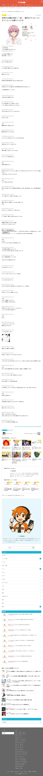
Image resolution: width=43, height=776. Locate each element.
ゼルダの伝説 (18, 751)
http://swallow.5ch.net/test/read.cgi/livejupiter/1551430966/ (28, 426)
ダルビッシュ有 (24, 751)
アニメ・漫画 (6, 7)
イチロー (17, 742)
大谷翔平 (25, 761)
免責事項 (30, 771)
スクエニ (17, 747)
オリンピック (23, 742)
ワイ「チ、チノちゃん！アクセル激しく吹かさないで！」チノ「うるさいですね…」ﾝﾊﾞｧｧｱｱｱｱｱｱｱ (23, 681)
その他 (3, 579)
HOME (2, 7)
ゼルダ (22, 749)
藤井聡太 (17, 768)
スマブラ (22, 747)
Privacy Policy (17, 771)
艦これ (22, 766)
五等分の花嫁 (10, 430)
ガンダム (22, 744)
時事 (3, 603)
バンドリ (21, 754)
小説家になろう (5, 596)
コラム (3, 572)
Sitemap (32, 5)
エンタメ (3, 561)
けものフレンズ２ (19, 739)
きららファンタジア (19, 735)
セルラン (17, 749)
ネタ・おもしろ (5, 582)
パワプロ (25, 754)
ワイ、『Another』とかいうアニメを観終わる (17, 713)
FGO (17, 732)
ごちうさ (25, 739)
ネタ (17, 754)
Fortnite (21, 732)
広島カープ (24, 763)
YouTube (3, 555)
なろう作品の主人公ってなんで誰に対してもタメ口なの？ (20, 690)
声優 (3, 589)
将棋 (3, 592)
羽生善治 (17, 766)
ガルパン (17, 744)
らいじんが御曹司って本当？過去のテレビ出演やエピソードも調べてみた (23, 672)
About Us (39, 5)
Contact (36, 5)
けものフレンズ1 (18, 737)
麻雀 (21, 768)
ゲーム (3, 568)
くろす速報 (19, 773)
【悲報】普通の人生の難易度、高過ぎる (16, 695)
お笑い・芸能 (4, 565)
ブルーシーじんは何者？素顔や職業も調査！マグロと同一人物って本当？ (23, 676)
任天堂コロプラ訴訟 (19, 761)
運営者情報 (34, 771)
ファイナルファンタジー (20, 756)
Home (8, 771)
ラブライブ (18, 759)
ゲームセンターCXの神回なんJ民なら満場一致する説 (19, 699)
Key (24, 732)
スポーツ (3, 575)
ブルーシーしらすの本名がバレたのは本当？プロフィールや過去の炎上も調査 (23, 686)
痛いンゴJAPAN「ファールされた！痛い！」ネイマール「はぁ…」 (22, 709)
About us (25, 771)
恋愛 (3, 599)
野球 (3, 606)
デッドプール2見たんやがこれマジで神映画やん (17, 704)
